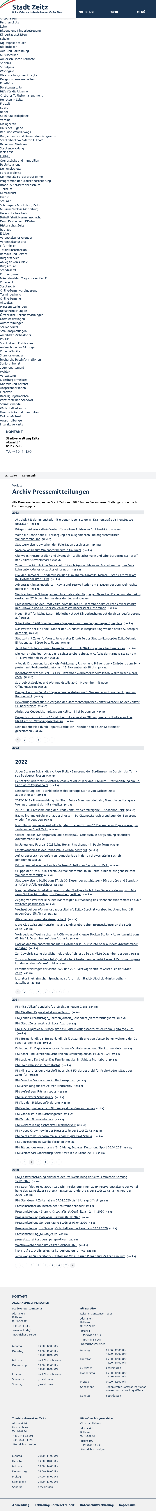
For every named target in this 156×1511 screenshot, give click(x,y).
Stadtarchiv (8, 286)
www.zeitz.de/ (21, 1330)
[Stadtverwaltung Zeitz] (78, 444)
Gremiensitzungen (12, 319)
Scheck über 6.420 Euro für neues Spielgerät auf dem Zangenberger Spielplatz (68, 623)
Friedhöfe (6, 83)
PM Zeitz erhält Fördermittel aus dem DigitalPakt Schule (53, 1136)
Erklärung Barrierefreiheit (54, 1505)
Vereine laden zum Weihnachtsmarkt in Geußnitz (48, 550)
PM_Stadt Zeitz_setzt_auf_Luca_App (40, 1023)
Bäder (4, 111)
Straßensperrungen (13, 331)
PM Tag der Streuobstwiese (34, 1119)
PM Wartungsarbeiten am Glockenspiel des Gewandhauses (55, 1108)
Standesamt (8, 270)
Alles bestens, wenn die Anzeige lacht (40, 919)
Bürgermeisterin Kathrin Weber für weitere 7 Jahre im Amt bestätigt (62, 529)
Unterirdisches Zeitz (13, 213)
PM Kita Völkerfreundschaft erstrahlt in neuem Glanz (51, 1006)
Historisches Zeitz (12, 225)
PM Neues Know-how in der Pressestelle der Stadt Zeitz (53, 1130)
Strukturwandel (10, 404)
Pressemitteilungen (13, 306)
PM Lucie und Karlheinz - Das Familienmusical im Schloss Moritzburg (61, 1059)
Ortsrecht (6, 282)
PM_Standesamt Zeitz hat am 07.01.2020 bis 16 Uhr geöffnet (56, 1200)
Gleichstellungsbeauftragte (18, 75)
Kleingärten (8, 124)
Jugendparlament (12, 367)
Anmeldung (20, 1505)
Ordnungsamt (9, 274)
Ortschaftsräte (10, 351)
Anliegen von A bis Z (14, 262)
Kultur (4, 197)
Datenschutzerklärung (97, 1505)
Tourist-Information (13, 250)
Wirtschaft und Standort (16, 400)
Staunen (5, 201)
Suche (114, 12)
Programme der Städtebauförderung (25, 180)
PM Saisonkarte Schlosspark (34, 1097)
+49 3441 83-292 (22, 1439)
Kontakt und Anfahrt (14, 384)
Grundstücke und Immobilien (19, 160)
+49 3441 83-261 (90, 1339)
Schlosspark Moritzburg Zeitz (20, 205)
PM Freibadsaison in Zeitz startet (37, 1065)
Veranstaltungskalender (16, 237)
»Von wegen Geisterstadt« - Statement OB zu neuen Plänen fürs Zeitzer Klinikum (70, 1256)
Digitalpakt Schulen (13, 42)
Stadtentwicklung (12, 148)
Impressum (127, 1505)
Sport (4, 107)
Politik (4, 339)
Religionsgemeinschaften (17, 79)
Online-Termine (10, 298)
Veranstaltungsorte (13, 241)
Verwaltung (8, 375)
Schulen (5, 38)
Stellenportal (9, 327)
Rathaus (5, 229)
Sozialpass (7, 67)
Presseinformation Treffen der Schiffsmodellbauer (50, 1206)
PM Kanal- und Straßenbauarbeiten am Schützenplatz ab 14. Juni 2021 (62, 1054)
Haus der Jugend (11, 128)
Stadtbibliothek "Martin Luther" (21, 140)
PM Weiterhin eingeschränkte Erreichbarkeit (45, 1125)
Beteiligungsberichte (14, 396)
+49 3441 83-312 (90, 1335)
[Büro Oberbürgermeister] (112, 1433)
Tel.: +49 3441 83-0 (19, 451)
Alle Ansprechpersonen (30, 1302)
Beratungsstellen (11, 87)
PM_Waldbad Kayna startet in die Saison (42, 1012)
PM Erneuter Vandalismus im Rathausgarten (45, 1080)
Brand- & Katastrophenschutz (20, 185)
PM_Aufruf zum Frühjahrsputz (35, 1091)
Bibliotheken (8, 46)
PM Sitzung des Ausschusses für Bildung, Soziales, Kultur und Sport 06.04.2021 (69, 1147)
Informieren (8, 245)
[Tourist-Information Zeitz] (44, 1431)
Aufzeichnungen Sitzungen (18, 347)
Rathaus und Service (14, 254)
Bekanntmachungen (13, 310)
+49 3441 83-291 (22, 1435)
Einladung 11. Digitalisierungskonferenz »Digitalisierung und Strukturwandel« (68, 1048)
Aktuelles (6, 302)
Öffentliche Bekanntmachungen (21, 315)
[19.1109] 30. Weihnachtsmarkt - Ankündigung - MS (50, 1250)
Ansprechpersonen (13, 388)
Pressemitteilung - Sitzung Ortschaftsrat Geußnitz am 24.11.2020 (59, 1211)
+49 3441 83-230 (90, 1444)
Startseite (11, 475)
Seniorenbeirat (10, 363)
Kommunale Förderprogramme (21, 176)
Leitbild (5, 156)
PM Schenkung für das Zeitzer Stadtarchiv (43, 1086)
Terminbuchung (10, 294)
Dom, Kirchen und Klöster (17, 221)
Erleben (5, 233)
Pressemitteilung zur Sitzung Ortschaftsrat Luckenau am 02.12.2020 (61, 1228)
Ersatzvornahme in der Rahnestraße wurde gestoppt (51, 850)
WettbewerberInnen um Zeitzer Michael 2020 (46, 1245)
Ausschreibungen (11, 323)
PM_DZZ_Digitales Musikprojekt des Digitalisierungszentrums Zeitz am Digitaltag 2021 (74, 1029)
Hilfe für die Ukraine (14, 91)
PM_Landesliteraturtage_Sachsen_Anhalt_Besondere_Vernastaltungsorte (65, 1018)
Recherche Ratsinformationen (20, 359)
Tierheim (6, 189)
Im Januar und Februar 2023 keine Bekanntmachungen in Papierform (62, 844)
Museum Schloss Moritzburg (19, 209)
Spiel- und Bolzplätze (14, 115)
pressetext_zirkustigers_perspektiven (41, 1239)
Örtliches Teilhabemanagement (21, 95)
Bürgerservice (9, 258)
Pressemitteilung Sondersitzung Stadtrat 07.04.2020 (51, 1222)
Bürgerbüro (8, 266)
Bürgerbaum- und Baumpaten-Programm (28, 136)
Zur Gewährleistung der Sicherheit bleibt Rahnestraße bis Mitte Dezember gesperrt (72, 953)
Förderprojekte (10, 172)
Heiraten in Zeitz (11, 99)
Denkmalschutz (10, 168)
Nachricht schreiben (25, 1334)
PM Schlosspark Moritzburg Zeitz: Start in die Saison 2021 (54, 1153)
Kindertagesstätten (13, 34)
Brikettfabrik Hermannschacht (20, 217)
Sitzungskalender (11, 355)
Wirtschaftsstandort (14, 408)
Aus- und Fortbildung (14, 51)
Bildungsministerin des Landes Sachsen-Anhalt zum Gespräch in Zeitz (62, 865)
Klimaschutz (8, 193)
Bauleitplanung (10, 164)
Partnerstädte (9, 22)
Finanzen (6, 392)
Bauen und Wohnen (13, 144)
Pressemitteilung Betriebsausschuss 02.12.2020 (47, 1217)
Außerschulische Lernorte (17, 59)
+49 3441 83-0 (21, 1325)
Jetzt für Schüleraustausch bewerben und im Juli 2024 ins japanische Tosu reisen (70, 648)
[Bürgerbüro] (112, 1326)
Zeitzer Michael (10, 416)
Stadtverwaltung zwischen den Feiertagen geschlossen (52, 544)
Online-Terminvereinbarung (18, 290)
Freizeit (5, 103)
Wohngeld (7, 71)
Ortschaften (8, 18)
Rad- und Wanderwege (15, 132)
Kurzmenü (29, 475)
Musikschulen (9, 55)
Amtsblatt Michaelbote (15, 335)
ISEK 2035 (7, 152)
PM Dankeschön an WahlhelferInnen (39, 1141)
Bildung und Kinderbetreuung (20, 30)
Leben (4, 26)
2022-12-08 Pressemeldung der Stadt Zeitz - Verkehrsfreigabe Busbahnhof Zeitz (69, 810)
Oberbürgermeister (13, 379)
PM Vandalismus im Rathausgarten (38, 1114)
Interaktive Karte (11, 424)
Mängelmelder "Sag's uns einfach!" (23, 278)
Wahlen (5, 371)
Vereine (5, 120)
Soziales (5, 63)
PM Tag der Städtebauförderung (37, 1102)
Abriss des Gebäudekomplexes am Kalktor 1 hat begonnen (55, 711)
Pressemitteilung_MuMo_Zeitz (36, 1234)
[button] (141, 12)
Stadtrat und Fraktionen (16, 343)
